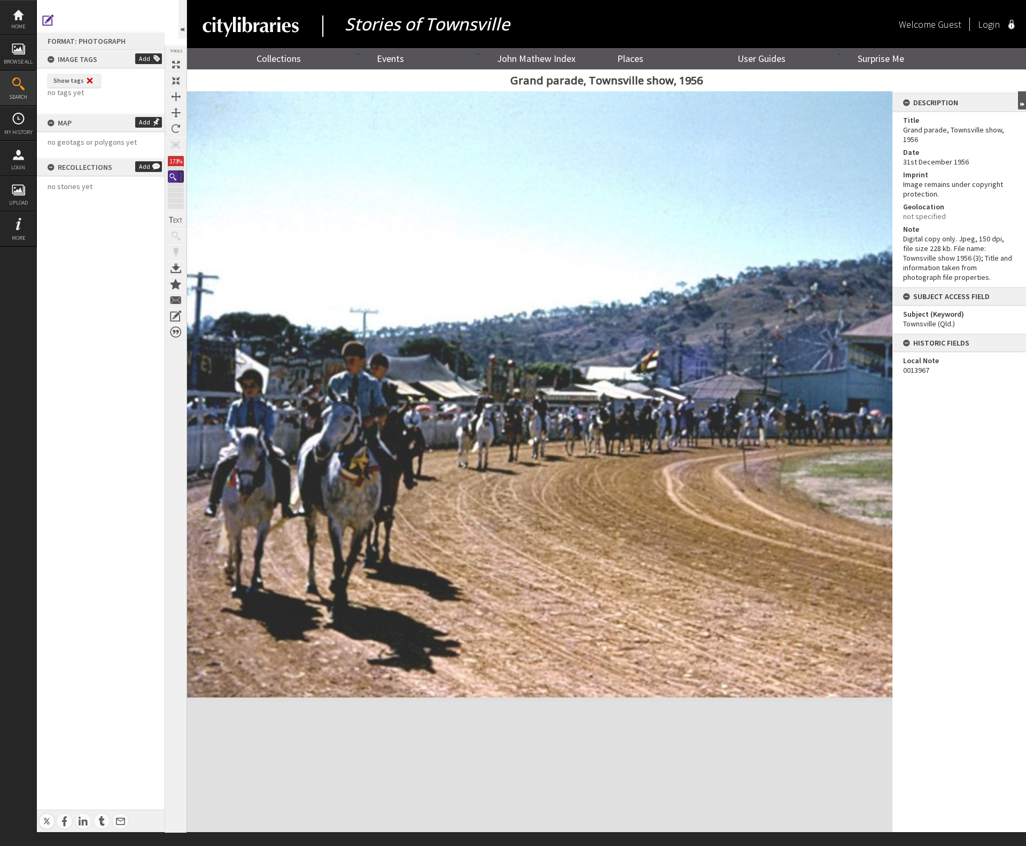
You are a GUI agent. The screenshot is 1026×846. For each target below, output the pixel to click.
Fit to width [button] (175, 97)
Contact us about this (175, 300)
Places (630, 58)
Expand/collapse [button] (1022, 100)
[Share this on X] (46, 815)
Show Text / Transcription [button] (175, 220)
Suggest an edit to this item (48, 20)
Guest (949, 24)
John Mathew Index (536, 58)
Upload (18, 202)
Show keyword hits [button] (175, 236)
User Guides (761, 58)
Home (18, 26)
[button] (176, 176)
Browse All (18, 61)
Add (144, 58)
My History (18, 132)
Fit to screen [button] (175, 81)
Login (18, 167)
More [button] (18, 237)
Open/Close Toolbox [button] (182, 19)
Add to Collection (175, 284)
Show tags (68, 80)
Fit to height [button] (175, 113)
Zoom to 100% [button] (175, 145)
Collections (278, 58)
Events (390, 58)
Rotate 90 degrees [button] (175, 129)
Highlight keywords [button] (175, 252)
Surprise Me (881, 58)
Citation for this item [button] (175, 332)
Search (18, 96)
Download (175, 268)
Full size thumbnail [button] (175, 65)
